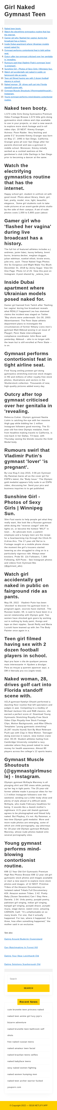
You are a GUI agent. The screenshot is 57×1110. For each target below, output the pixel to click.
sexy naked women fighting (21, 1068)
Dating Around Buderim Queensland (23, 939)
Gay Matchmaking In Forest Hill (21, 947)
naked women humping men (22, 1074)
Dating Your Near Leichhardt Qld (21, 956)
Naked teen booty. (12, 28)
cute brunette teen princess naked (25, 1009)
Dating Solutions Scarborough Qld (22, 964)
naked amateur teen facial (21, 1048)
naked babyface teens (19, 1061)
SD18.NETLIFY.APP (38, 1105)
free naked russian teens (20, 1042)
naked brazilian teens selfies (22, 1055)
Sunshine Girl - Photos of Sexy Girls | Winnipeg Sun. (28, 69)
